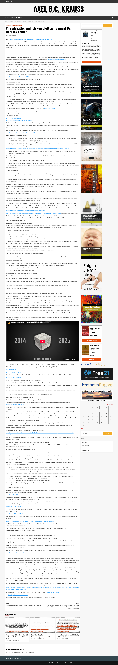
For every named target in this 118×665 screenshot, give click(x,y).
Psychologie (25, 631)
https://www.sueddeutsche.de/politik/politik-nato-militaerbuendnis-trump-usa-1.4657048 (30, 521)
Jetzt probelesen (93, 40)
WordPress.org (85, 450)
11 (88, 416)
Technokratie (40, 631)
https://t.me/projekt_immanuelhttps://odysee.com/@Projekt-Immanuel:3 (25, 132)
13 (97, 416)
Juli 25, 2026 (40, 638)
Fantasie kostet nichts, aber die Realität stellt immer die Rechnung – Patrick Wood (17, 637)
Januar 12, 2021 (13, 35)
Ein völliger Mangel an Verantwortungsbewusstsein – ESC (40, 636)
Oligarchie (67, 629)
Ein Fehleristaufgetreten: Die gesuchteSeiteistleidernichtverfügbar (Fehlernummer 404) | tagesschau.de (33, 213)
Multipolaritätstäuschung (61, 629)
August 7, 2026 (15, 640)
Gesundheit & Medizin (18, 25)
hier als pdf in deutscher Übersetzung (18, 595)
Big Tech (69, 625)
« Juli (82, 428)
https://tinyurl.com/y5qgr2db (14, 377)
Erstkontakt (14, 18)
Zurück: (23, 604)
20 (97, 419)
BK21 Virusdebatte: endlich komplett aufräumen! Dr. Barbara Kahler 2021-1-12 (31, 39)
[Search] (112, 17)
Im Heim (7, 18)
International (47, 629)
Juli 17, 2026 (65, 638)
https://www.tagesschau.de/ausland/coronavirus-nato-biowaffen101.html (25, 210)
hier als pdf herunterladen (53, 592)
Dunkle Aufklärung (67, 626)
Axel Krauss (9, 640)
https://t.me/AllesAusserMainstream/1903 (17, 76)
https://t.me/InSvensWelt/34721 (15, 404)
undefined (92, 355)
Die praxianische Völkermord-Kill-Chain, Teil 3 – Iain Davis (68, 636)
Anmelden (84, 442)
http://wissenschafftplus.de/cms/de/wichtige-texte (19, 120)
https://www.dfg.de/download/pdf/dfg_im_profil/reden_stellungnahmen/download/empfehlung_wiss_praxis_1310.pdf (37, 148)
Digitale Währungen (60, 626)
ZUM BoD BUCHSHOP (91, 61)
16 (110, 416)
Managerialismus (34, 631)
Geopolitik (7, 631)
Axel (8, 35)
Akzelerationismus (60, 625)
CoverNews (65, 662)
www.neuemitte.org (49, 108)
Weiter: (62, 605)
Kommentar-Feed (86, 448)
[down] (23, 17)
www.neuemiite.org (11, 369)
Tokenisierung (59, 631)
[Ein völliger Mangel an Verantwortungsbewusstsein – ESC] (42, 625)
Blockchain (73, 625)
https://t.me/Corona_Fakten (13, 118)
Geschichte (12, 631)
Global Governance (72, 628)
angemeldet (13, 652)
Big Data (65, 625)
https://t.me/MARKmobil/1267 (14, 506)
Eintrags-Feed (85, 445)
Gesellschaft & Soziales (9, 25)
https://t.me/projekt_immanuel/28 (57, 59)
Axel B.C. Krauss (59, 8)
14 (101, 416)
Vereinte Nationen (65, 631)
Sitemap (20, 18)
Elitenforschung (74, 626)
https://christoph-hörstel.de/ (13, 372)
